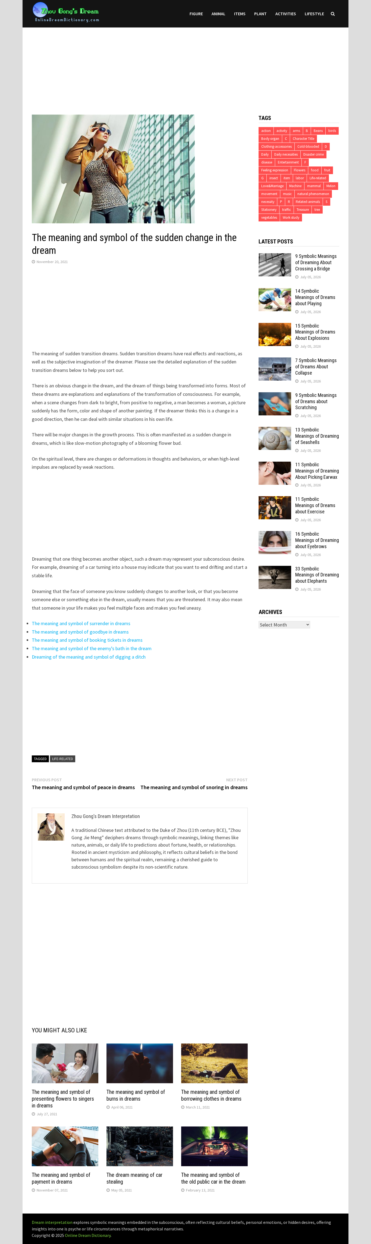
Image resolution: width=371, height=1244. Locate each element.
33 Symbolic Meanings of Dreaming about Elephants (317, 575)
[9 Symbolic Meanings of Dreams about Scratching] (275, 396)
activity (281, 130)
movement (269, 194)
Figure (196, 13)
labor (300, 178)
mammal (314, 186)
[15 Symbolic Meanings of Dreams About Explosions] (275, 326)
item (287, 178)
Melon (330, 186)
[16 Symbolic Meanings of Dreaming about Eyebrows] (275, 535)
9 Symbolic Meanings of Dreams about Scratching (316, 401)
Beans (318, 130)
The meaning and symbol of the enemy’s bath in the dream (92, 648)
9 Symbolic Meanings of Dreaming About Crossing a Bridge (316, 262)
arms (296, 130)
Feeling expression (274, 170)
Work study (291, 217)
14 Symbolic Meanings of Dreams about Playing (315, 297)
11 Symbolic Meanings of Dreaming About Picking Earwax (317, 471)
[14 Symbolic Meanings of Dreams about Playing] (275, 292)
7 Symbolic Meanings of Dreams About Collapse (316, 366)
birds (332, 130)
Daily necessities (286, 154)
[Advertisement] (185, 65)
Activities (285, 13)
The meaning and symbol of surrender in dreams (81, 623)
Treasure (303, 209)
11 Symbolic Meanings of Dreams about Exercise (315, 505)
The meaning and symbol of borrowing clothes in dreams (211, 1095)
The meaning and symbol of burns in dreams (135, 1095)
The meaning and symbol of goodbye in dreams (80, 632)
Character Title (303, 138)
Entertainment (288, 162)
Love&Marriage (272, 186)
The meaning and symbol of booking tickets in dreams (87, 640)
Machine (295, 186)
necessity (267, 201)
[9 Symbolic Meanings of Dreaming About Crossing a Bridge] (275, 257)
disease (266, 162)
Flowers (299, 170)
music (287, 194)
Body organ (270, 138)
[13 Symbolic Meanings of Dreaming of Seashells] (275, 430)
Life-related (62, 758)
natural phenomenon (313, 194)
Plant (260, 13)
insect (273, 178)
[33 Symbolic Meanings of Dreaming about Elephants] (275, 569)
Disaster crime (313, 154)
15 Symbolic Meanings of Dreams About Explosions (315, 332)
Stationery (268, 209)
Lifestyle (314, 13)
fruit (327, 170)
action (266, 130)
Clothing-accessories (276, 146)
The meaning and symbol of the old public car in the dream (213, 1178)
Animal (218, 13)
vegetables (269, 217)
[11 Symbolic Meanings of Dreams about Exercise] (275, 500)
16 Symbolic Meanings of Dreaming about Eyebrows (317, 540)
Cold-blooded (308, 146)
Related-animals (308, 201)
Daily (265, 154)
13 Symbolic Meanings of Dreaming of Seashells (317, 436)
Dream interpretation (52, 1222)
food (315, 170)
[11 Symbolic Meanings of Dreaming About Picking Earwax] (275, 465)
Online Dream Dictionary (88, 1235)
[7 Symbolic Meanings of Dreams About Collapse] (275, 361)
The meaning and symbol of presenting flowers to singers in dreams (63, 1099)
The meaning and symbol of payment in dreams (61, 1178)
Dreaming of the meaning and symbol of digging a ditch (89, 657)
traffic (286, 209)
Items (240, 13)
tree (317, 209)
